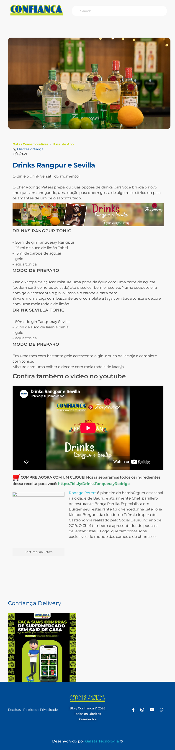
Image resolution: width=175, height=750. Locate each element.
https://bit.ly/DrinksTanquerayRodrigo (94, 484)
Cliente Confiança (30, 149)
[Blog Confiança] (36, 10)
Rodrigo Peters (82, 493)
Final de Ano (63, 144)
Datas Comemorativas (30, 144)
